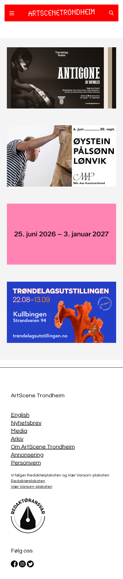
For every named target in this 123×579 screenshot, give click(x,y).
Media (19, 431)
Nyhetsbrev (26, 423)
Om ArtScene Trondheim (43, 447)
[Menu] (12, 14)
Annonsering (27, 455)
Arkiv (17, 439)
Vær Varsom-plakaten (31, 487)
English (20, 415)
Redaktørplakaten (28, 481)
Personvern (26, 463)
